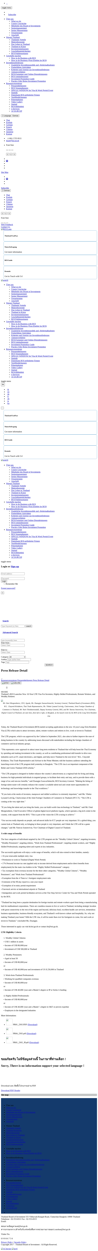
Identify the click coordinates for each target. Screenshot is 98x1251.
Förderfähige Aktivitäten (21, 67)
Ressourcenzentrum (14, 83)
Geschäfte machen (13, 56)
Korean (9, 134)
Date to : (4, 650)
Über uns (10, 19)
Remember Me (12, 584)
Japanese (9, 132)
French (9, 127)
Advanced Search (10, 632)
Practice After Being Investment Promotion (28, 81)
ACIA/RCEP (16, 111)
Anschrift (15, 35)
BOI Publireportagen (19, 53)
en (8, 392)
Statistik (14, 93)
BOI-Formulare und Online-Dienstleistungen (29, 74)
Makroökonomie (18, 42)
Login (4, 581)
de (8, 394)
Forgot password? (8, 588)
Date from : (5, 643)
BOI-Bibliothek (17, 106)
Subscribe (12, 14)
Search (6, 621)
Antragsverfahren (18, 72)
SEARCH (49, 665)
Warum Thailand (13, 37)
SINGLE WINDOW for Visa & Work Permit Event (32, 90)
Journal (14, 104)
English (9, 122)
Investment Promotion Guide (22, 79)
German (9, 125)
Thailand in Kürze (18, 46)
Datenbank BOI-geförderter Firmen (25, 95)
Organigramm (16, 33)
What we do (16, 21)
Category (4, 657)
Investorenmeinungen (20, 49)
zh (8, 399)
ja (8, 401)
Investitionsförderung (14, 63)
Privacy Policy (7, 1242)
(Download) (32, 1024)
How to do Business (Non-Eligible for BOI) (29, 60)
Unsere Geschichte (18, 23)
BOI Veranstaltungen (19, 88)
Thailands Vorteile (18, 40)
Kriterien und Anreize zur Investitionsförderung (30, 70)
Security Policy (20, 1242)
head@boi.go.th (12, 141)
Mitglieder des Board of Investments (25, 26)
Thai (8, 120)
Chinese (9, 129)
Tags (3, 662)
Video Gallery (17, 102)
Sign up (15, 566)
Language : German (10, 116)
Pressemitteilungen (18, 86)
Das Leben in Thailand (20, 44)
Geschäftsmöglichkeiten (20, 51)
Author (4, 659)
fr (8, 396)
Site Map (4, 172)
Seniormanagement (19, 28)
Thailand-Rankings (14, 1130)
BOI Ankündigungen (19, 76)
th (8, 389)
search (28, 626)
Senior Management (19, 30)
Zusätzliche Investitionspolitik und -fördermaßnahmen (33, 65)
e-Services (15, 109)
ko (8, 403)
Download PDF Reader (10, 1090)
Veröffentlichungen (19, 97)
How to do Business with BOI (23, 58)
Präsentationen (17, 99)
